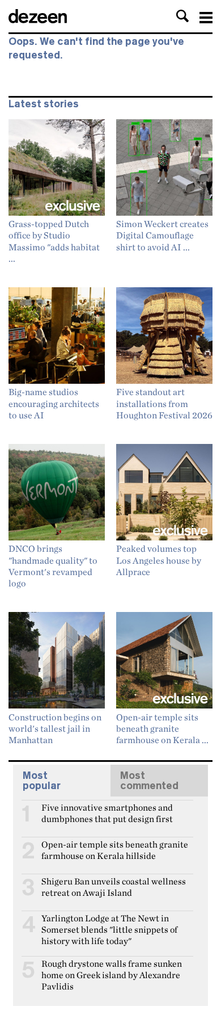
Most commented (149, 780)
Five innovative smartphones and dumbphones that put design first (107, 812)
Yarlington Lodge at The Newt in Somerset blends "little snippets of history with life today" (109, 923)
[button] (182, 16)
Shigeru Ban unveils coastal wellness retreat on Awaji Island (113, 886)
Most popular (42, 780)
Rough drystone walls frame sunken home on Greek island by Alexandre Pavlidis (111, 968)
